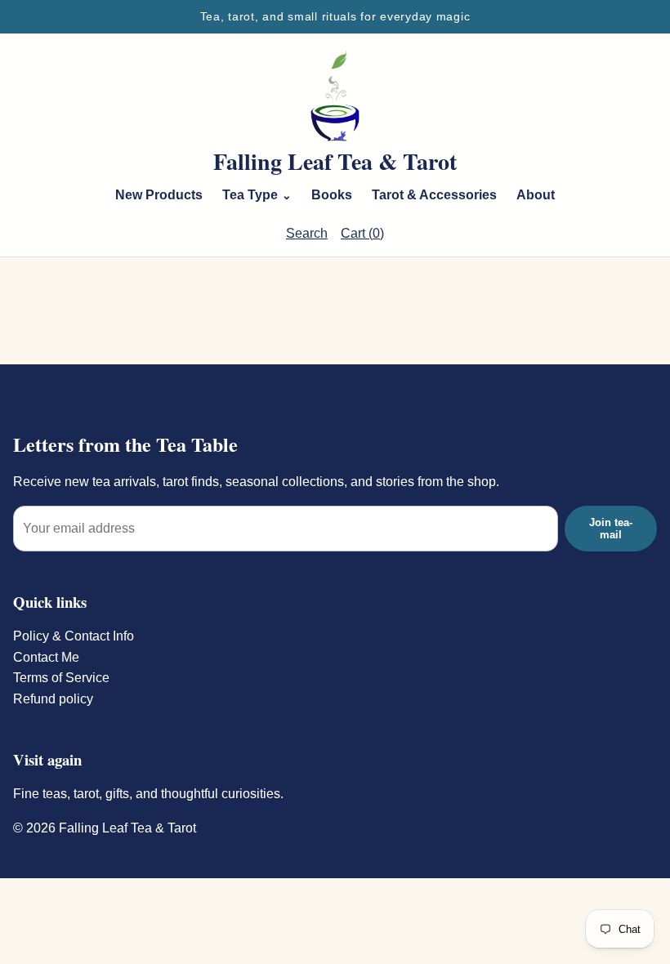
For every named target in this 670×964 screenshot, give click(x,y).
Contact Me (46, 657)
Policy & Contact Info (73, 636)
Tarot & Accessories (434, 195)
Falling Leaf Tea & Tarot (335, 162)
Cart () (362, 233)
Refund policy (53, 699)
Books (331, 195)
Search (307, 233)
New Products (159, 195)
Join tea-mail (610, 528)
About (535, 195)
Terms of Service (61, 678)
